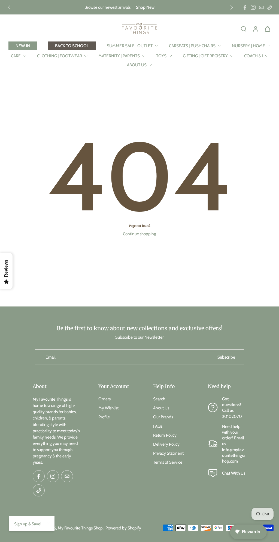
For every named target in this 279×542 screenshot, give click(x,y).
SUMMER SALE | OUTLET (130, 45)
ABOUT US (137, 64)
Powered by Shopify (123, 527)
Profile (104, 416)
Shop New (145, 7)
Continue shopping (139, 233)
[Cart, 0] (268, 29)
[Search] (244, 28)
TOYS (161, 55)
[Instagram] (253, 7)
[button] (57, 386)
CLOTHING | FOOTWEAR (59, 55)
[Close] (48, 524)
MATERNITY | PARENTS (119, 55)
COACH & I (253, 55)
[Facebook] (245, 7)
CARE (16, 55)
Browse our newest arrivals (107, 7)
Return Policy (165, 434)
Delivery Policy (166, 444)
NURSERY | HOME (248, 45)
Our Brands (163, 416)
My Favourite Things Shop (80, 527)
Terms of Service (167, 462)
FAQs (157, 425)
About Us (161, 407)
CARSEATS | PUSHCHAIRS (192, 45)
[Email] (261, 7)
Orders (104, 398)
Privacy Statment (168, 453)
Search (159, 398)
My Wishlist (108, 407)
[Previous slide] (9, 7)
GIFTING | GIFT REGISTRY (205, 55)
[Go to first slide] (231, 7)
